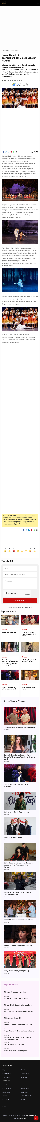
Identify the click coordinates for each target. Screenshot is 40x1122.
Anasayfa (6, 50)
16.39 (14, 81)
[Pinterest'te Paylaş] (11, 152)
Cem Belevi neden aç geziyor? (29, 688)
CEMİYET (5, 1095)
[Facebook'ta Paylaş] (3, 152)
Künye (4, 1070)
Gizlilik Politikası (7, 1073)
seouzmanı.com (31, 1115)
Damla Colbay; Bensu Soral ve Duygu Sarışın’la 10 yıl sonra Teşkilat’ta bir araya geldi (10, 662)
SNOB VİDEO (24, 1077)
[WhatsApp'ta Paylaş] (13, 152)
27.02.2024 (6, 81)
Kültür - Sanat (15, 50)
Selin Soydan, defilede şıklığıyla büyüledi (29, 660)
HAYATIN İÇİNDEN (7, 1103)
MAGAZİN (5, 1085)
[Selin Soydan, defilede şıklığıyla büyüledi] (30, 647)
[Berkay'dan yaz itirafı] (10, 619)
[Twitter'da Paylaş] (6, 152)
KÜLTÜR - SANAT (7, 1092)
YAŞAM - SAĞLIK (25, 1088)
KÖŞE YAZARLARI (25, 1085)
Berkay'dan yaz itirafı (9, 632)
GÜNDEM (23, 1103)
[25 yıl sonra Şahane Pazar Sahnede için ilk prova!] (30, 619)
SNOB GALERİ (6, 1077)
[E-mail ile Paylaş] (16, 152)
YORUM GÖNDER (20, 600)
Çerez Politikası (25, 1073)
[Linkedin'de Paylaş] (8, 152)
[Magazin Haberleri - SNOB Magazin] (3, 3)
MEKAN (23, 1099)
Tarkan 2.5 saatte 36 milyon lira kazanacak (9, 688)
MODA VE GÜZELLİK (26, 1095)
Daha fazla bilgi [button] (15, 1113)
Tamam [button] (20, 1117)
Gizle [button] (9, 1117)
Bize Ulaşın (24, 1070)
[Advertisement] (20, 27)
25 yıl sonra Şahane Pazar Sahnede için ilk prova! (29, 634)
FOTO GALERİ (6, 1099)
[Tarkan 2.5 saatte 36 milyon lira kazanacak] (10, 674)
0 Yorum (22, 81)
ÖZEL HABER (24, 1092)
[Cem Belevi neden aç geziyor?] (30, 674)
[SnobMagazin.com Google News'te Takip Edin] (19, 84)
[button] (37, 4)
